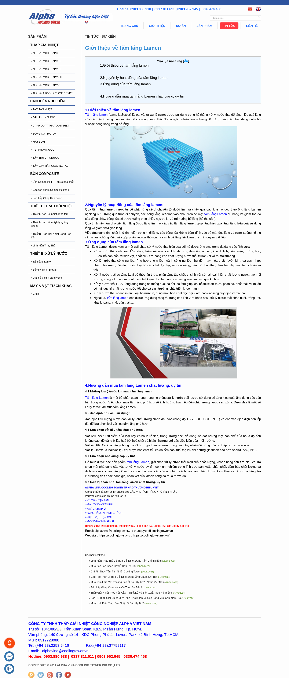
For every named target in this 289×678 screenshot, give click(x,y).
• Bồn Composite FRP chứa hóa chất (52, 181)
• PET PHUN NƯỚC (42, 149)
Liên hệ (252, 26)
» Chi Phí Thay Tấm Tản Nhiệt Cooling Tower (115, 571)
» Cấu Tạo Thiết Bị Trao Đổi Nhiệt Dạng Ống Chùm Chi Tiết (123, 576)
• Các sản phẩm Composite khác (50, 189)
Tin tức (229, 26)
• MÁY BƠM (38, 141)
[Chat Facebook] (9, 656)
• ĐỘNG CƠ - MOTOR (43, 133)
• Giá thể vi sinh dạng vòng (46, 277)
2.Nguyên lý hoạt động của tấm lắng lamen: (134, 78)
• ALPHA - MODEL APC (44, 53)
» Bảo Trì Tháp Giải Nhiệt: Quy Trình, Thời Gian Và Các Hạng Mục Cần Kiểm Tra (135, 598)
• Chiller (35, 293)
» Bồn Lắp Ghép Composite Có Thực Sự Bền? (116, 587)
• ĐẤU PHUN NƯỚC (43, 117)
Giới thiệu (157, 26)
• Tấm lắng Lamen (41, 261)
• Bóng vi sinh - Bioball (44, 269)
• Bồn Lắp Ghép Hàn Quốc (46, 198)
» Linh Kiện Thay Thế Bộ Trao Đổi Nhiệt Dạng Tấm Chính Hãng (125, 560)
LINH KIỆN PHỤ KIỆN (47, 101)
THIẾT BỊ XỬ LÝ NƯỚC (48, 253)
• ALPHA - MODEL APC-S (45, 61)
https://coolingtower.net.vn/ (151, 535)
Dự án (181, 26)
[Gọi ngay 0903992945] (9, 643)
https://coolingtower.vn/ (114, 535)
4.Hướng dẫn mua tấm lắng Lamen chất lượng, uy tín (142, 96)
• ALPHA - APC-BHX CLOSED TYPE (52, 93)
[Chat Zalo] (9, 668)
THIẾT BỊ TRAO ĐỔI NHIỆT (51, 206)
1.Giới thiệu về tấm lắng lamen (124, 65)
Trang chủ (129, 26)
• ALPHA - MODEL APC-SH (46, 77)
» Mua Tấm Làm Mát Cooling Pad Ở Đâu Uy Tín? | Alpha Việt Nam (127, 582)
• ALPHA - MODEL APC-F (45, 85)
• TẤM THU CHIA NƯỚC (45, 157)
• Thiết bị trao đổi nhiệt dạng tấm (49, 214)
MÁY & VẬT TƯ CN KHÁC (51, 286)
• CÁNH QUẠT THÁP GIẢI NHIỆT (50, 125)
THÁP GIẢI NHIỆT (44, 45)
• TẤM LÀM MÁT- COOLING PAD (50, 165)
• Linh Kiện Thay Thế (43, 245)
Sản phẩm (204, 26)
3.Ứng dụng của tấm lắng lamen (126, 84)
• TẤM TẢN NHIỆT (41, 109)
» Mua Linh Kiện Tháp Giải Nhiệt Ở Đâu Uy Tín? (116, 603)
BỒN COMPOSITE (44, 174)
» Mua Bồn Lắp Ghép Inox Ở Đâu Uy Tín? (113, 566)
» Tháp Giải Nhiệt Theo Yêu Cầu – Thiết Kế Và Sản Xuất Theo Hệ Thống (131, 592)
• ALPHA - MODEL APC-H (46, 69)
